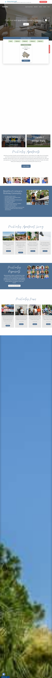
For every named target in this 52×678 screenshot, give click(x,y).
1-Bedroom (17, 41)
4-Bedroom (40, 41)
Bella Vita (26, 46)
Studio (10, 41)
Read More (7, 325)
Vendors (40, 6)
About (48, 6)
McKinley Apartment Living (26, 226)
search (26, 24)
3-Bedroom (32, 41)
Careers (44, 6)
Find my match (43, 1)
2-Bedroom (25, 41)
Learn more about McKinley (14, 285)
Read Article (20, 252)
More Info (26, 60)
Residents (36, 6)
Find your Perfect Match (49, 49)
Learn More (26, 166)
